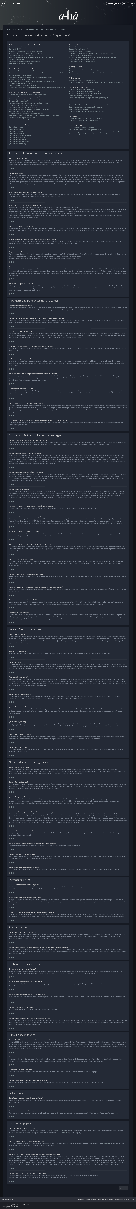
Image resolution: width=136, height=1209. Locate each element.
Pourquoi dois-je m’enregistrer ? (19, 47)
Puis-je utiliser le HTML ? (17, 129)
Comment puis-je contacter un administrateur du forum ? (88, 134)
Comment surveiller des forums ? (80, 109)
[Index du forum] (68, 15)
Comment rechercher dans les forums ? (82, 89)
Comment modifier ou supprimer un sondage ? (24, 105)
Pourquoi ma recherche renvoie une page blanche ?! (86, 93)
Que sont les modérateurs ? (78, 49)
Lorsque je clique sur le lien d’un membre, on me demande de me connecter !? (37, 87)
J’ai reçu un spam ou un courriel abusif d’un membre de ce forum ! (90, 73)
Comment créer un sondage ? (18, 101)
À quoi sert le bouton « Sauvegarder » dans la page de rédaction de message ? (34, 115)
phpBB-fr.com (13, 1207)
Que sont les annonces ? (17, 137)
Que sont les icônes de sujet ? (18, 144)
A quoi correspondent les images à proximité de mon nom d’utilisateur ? (32, 81)
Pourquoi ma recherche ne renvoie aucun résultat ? (86, 91)
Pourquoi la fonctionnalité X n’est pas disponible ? (85, 130)
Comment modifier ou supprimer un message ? (24, 97)
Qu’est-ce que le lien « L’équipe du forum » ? (83, 61)
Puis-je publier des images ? (18, 133)
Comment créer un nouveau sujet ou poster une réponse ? (28, 95)
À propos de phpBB (66, 1133)
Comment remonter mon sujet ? (19, 120)
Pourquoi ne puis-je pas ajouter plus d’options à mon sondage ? (29, 103)
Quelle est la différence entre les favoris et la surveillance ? (88, 105)
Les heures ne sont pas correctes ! (20, 75)
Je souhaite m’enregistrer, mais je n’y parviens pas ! (25, 51)
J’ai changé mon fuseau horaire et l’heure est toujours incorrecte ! (30, 77)
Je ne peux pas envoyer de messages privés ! (84, 69)
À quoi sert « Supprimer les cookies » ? (21, 64)
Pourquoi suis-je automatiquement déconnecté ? (25, 61)
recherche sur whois (15, 1158)
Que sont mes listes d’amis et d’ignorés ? (82, 80)
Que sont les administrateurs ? (79, 47)
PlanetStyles (27, 1205)
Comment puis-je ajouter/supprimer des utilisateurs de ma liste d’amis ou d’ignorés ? (97, 82)
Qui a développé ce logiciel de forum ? (81, 127)
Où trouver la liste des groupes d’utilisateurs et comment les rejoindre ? (92, 53)
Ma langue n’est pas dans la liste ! (20, 79)
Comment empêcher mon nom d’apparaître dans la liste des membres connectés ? (36, 73)
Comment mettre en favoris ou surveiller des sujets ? (86, 107)
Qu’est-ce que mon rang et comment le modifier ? (25, 85)
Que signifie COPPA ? (16, 49)
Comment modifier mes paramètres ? (21, 71)
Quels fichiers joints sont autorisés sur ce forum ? (85, 118)
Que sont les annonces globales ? (20, 135)
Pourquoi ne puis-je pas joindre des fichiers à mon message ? (29, 109)
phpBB (18, 365)
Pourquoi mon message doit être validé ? (22, 118)
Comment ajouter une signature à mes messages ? (25, 99)
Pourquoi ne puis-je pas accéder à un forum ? (23, 107)
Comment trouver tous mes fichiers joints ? (83, 120)
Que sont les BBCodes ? (17, 127)
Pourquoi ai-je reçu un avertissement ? (21, 111)
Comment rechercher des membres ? (81, 95)
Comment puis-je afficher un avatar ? (21, 83)
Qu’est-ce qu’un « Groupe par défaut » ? (82, 59)
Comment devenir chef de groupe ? (80, 55)
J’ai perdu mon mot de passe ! (18, 59)
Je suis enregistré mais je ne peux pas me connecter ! (26, 53)
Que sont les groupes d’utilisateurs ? (81, 51)
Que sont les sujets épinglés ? (18, 139)
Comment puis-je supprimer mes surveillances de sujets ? (88, 111)
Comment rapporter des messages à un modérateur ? (26, 113)
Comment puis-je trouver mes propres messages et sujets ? (89, 98)
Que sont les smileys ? (16, 131)
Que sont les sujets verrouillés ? (19, 141)
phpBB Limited (61, 1130)
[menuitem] (19, 3)
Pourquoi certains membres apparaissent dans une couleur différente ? (92, 57)
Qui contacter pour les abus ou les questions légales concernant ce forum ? (94, 132)
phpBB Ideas (106, 1143)
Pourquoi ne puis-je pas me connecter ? (22, 55)
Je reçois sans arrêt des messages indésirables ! (85, 71)
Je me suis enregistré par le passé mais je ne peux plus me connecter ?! (32, 57)
